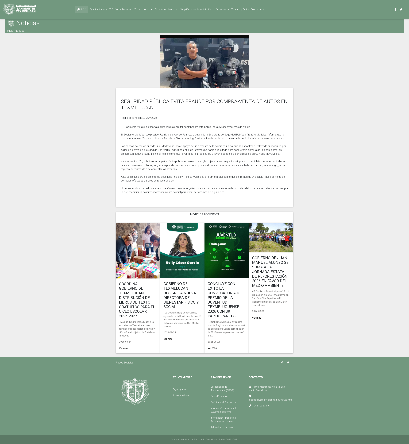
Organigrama (179, 389)
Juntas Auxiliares (181, 395)
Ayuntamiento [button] (97, 9)
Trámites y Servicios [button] (120, 9)
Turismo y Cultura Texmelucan (247, 9)
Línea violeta (222, 9)
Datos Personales (219, 396)
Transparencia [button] (142, 9)
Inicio (83, 9)
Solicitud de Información (223, 402)
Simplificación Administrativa (196, 9)
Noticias (173, 9)
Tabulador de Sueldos (222, 427)
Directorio (160, 9)
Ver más (123, 348)
